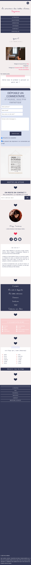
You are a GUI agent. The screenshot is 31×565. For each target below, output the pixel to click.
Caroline (20, 358)
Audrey (5, 358)
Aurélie (19, 363)
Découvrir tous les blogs (15, 369)
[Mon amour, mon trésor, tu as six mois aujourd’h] (15, 461)
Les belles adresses (15, 293)
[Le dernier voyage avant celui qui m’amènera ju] (15, 478)
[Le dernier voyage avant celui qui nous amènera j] (15, 428)
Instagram (20, 239)
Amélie (19, 327)
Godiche (5, 329)
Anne (5, 327)
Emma (5, 356)
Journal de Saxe (21, 326)
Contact (15, 28)
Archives (15, 301)
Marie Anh (20, 356)
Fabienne (6, 359)
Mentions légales (15, 400)
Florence (6, 326)
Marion (5, 363)
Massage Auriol (21, 331)
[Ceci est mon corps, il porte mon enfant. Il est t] (15, 527)
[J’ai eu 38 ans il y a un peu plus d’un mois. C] (15, 544)
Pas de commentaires (24, 69)
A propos (15, 17)
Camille (5, 361)
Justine (19, 361)
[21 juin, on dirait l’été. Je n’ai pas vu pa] (15, 444)
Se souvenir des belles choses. (15, 9)
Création (15, 23)
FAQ (15, 305)
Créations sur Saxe (16, 308)
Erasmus (15, 297)
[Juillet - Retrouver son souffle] (15, 411)
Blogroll (15, 393)
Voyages (15, 25)
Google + (26, 67)
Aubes (5, 354)
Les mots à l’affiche (15, 289)
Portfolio (15, 31)
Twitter (21, 67)
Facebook (17, 67)
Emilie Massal (7, 331)
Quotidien (15, 20)
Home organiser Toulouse (23, 329)
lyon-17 (16, 39)
